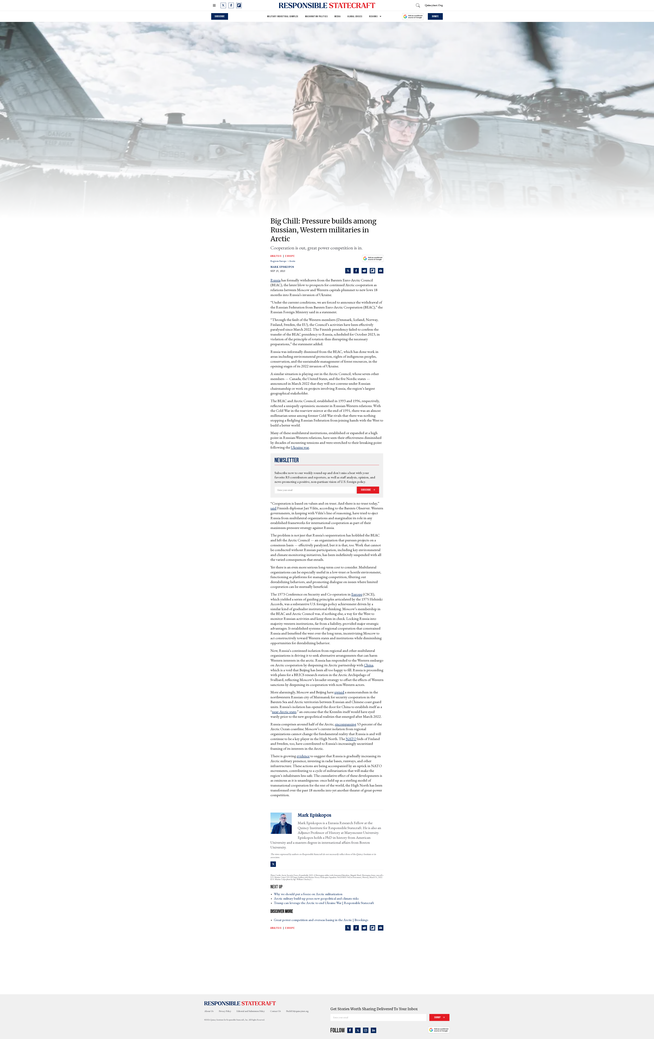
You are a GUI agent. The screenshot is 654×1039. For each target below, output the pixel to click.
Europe (290, 256)
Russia (275, 280)
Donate (435, 16)
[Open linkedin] (373, 1030)
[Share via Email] (380, 270)
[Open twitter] (223, 5)
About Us (208, 1011)
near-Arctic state (284, 711)
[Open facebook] (231, 5)
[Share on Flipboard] (372, 270)
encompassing (345, 724)
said (273, 508)
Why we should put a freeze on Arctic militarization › (309, 894)
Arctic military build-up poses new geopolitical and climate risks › (317, 898)
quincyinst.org (434, 5)
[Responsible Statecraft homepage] (240, 1003)
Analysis (276, 256)
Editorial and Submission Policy (251, 1011)
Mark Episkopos (282, 266)
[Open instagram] (365, 1030)
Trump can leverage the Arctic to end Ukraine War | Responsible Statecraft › (325, 903)
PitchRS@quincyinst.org (297, 1011)
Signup (437, 1017)
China (368, 665)
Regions (373, 16)
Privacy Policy (225, 1011)
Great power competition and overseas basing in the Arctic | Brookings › (322, 920)
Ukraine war (300, 447)
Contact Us (275, 1011)
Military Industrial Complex (282, 16)
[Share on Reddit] (364, 270)
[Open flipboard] (239, 5)
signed (339, 692)
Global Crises (354, 16)
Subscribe (220, 16)
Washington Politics (316, 16)
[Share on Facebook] (356, 270)
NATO (351, 738)
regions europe (278, 261)
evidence (303, 756)
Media (337, 16)
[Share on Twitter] (348, 270)
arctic (292, 261)
